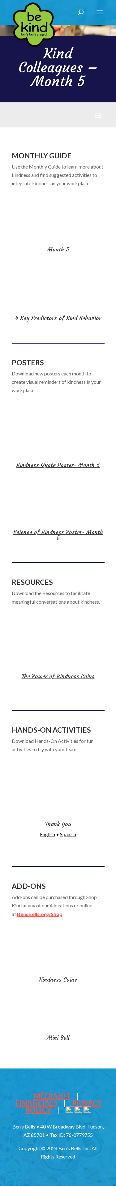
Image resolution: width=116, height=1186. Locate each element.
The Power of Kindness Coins (58, 676)
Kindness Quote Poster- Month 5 (58, 465)
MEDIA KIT (52, 1095)
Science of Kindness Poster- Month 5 (58, 535)
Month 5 (58, 249)
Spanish (68, 834)
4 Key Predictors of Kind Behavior (58, 318)
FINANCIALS (36, 1102)
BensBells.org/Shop (39, 914)
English (47, 834)
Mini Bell (58, 1037)
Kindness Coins (58, 979)
